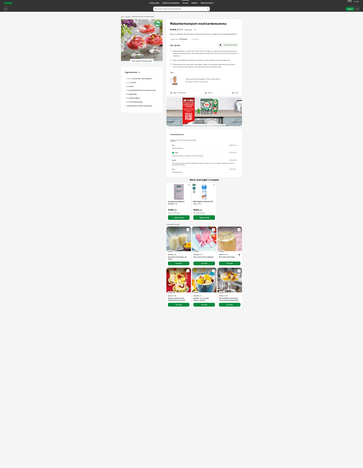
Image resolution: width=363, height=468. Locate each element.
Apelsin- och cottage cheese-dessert (201, 299)
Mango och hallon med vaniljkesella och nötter (176, 299)
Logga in (350, 9)
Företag (356, 1)
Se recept (179, 263)
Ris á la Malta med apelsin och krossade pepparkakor (229, 299)
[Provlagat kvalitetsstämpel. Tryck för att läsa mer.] (157, 23)
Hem (122, 16)
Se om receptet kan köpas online (142, 61)
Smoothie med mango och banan (177, 258)
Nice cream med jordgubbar (203, 257)
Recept (128, 16)
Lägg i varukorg (179, 217)
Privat (350, 1)
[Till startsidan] (8, 3)
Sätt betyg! (188, 29)
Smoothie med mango (227, 257)
